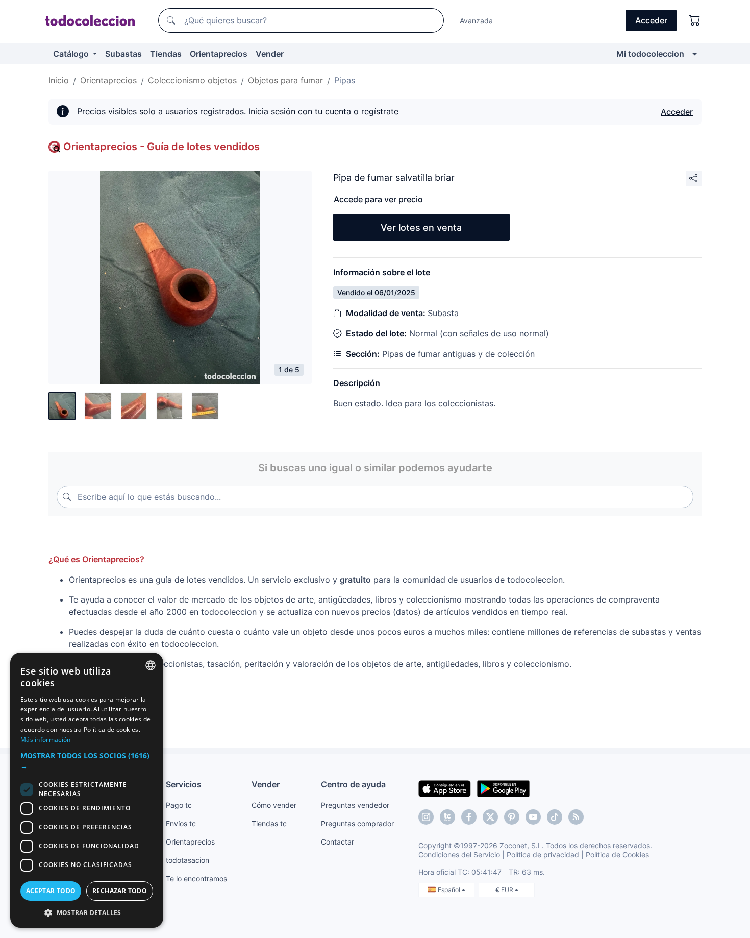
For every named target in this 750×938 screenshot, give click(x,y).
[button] (86, 761)
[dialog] (86, 790)
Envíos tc (181, 823)
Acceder (677, 112)
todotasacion (187, 860)
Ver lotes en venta (421, 227)
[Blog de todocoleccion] (576, 817)
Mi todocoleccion (650, 54)
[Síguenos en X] (490, 817)
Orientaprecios (218, 54)
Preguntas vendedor (355, 805)
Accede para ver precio (378, 199)
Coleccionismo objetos (192, 80)
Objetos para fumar (285, 80)
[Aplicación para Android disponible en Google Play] (503, 788)
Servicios (184, 784)
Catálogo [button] (72, 54)
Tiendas (166, 54)
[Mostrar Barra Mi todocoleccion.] (694, 53)
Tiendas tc (269, 823)
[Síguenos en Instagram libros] (447, 817)
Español (450, 890)
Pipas (344, 80)
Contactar (337, 841)
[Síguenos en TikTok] (554, 817)
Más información (45, 739)
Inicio (58, 80)
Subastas (123, 54)
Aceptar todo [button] (51, 890)
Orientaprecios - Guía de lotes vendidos (161, 146)
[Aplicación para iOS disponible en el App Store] (444, 788)
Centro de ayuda (353, 784)
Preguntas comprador (357, 823)
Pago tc (179, 805)
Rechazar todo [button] (119, 890)
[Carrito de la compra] (695, 20)
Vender (270, 54)
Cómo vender (274, 805)
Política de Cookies (617, 854)
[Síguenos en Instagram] (426, 817)
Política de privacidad (543, 854)
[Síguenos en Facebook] (469, 817)
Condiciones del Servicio (459, 854)
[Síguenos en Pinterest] (511, 817)
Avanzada (476, 20)
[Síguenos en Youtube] (533, 817)
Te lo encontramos (196, 878)
